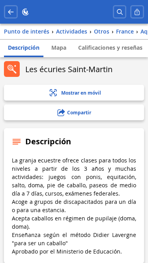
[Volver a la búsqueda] (11, 12)
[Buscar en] (120, 12)
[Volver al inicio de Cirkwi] (25, 12)
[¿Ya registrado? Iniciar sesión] (137, 12)
